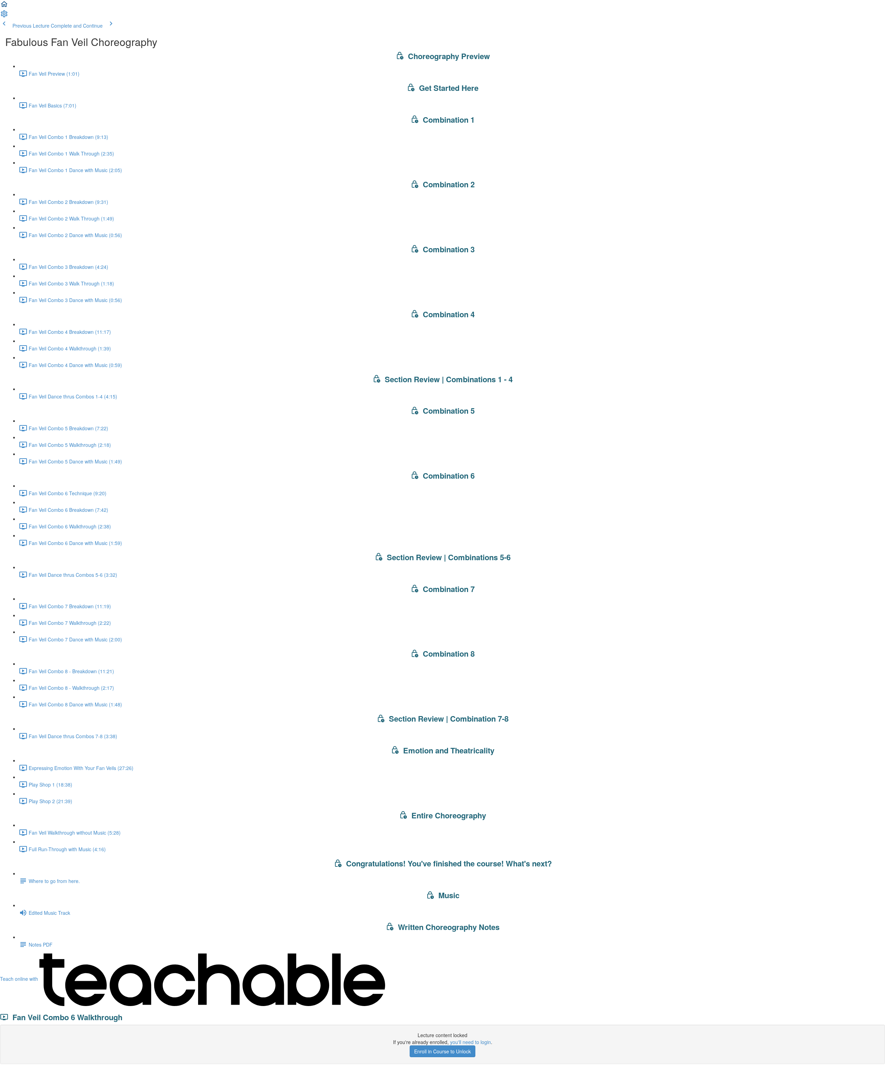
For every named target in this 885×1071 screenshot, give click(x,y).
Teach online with (19, 978)
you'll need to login (470, 1042)
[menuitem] (4, 15)
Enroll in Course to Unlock (442, 1051)
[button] (4, 6)
